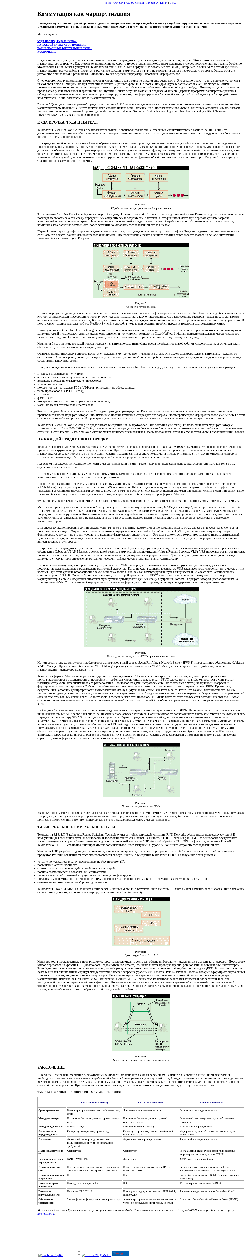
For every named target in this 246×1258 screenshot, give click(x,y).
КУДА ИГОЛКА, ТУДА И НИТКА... (57, 41)
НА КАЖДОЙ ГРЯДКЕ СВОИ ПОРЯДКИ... (61, 44)
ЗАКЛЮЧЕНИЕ (46, 51)
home (108, 2)
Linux (163, 2)
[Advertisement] (17, 628)
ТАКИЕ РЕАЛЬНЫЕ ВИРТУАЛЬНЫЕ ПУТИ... (64, 48)
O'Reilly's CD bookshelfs (128, 2)
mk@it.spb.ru (45, 1213)
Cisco (173, 2)
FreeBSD (152, 2)
